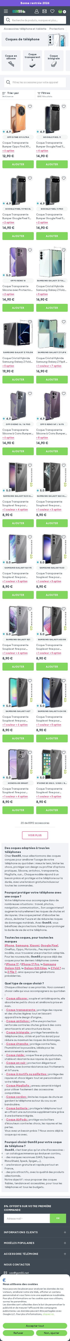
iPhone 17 (12, 964)
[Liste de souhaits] (52, 11)
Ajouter (18, 164)
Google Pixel (49, 945)
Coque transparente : (21, 1010)
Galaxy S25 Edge (35, 968)
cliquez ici (48, 1314)
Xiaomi (34, 945)
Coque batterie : (17, 1108)
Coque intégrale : (18, 1032)
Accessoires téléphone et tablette (25, 28)
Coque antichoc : (18, 1021)
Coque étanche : (18, 1044)
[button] (18, 150)
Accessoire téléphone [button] (21, 1254)
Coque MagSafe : (18, 1085)
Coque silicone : (17, 998)
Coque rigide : (15, 1055)
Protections (56, 28)
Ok (58, 1218)
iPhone (9, 945)
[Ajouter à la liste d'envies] (30, 106)
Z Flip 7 (12, 972)
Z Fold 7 (56, 968)
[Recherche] (8, 20)
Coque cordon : (16, 1097)
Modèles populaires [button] (19, 1243)
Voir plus (35, 835)
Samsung (21, 945)
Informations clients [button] (21, 1232)
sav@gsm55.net (19, 1273)
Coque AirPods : (17, 1119)
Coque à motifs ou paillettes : (27, 1074)
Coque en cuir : (16, 1063)
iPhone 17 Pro (30, 964)
